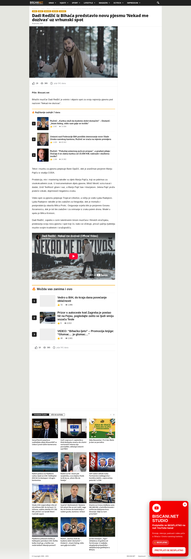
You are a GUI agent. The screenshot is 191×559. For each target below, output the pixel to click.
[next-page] (114, 414)
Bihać (48, 9)
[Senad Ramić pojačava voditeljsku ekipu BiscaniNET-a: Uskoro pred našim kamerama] (45, 428)
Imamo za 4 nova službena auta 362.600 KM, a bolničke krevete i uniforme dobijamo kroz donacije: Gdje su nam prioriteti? (101, 509)
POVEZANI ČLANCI (40, 415)
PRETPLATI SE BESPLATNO (169, 550)
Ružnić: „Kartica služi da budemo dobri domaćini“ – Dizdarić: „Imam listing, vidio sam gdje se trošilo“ (72, 541)
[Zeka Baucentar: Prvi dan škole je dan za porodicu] (102, 428)
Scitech (117, 3)
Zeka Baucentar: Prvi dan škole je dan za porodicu (101, 441)
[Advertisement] (73, 380)
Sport (75, 3)
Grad (51, 3)
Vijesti (63, 3)
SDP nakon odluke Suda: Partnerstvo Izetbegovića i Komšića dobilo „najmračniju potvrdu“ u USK (101, 476)
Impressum (132, 3)
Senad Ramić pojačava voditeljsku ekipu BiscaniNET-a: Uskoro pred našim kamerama (44, 442)
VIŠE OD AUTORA (57, 415)
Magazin (103, 3)
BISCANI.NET (131, 556)
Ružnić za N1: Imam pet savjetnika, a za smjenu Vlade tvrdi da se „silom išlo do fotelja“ (72, 476)
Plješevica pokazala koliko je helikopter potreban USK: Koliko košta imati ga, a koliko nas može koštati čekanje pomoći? (45, 541)
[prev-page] (110, 414)
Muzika (55, 11)
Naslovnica (35, 9)
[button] (158, 3)
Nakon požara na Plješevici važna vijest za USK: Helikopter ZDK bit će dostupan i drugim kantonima (44, 476)
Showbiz (62, 11)
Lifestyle (88, 3)
